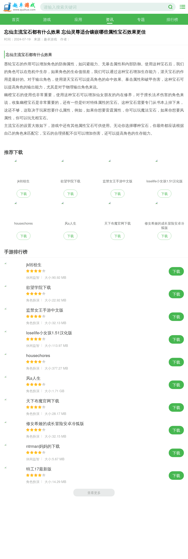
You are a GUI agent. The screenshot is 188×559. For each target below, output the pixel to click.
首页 (16, 19)
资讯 (110, 19)
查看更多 (94, 492)
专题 (141, 19)
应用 (78, 19)
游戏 (47, 19)
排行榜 (172, 19)
